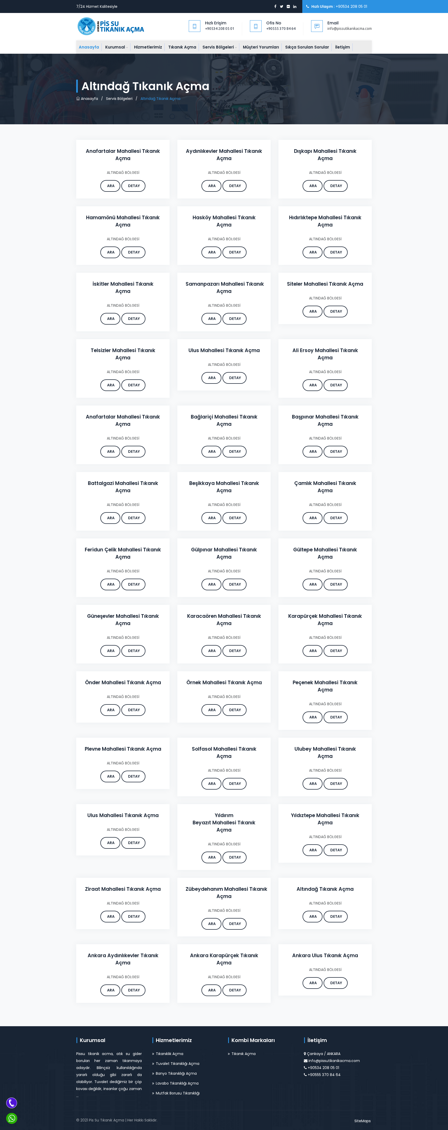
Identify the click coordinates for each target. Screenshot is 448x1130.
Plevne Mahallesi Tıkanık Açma (123, 748)
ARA (111, 185)
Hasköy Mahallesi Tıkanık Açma (224, 221)
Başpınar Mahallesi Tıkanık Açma (325, 420)
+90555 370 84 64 (281, 28)
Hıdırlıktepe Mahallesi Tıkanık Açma (325, 221)
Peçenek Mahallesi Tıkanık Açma (325, 686)
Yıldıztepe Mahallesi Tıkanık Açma (325, 819)
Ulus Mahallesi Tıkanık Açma (224, 350)
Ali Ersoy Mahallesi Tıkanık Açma (325, 354)
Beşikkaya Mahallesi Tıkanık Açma (224, 487)
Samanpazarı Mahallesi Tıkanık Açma (225, 287)
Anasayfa (89, 47)
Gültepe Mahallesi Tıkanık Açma (325, 553)
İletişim (342, 47)
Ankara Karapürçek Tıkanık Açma (224, 959)
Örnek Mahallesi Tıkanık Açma (224, 682)
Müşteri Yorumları (261, 47)
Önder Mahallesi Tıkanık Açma (123, 682)
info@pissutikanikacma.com (334, 1060)
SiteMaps (362, 1121)
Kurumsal (115, 47)
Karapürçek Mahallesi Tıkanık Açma (325, 620)
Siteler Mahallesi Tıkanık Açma (325, 283)
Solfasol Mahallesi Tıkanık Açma (224, 752)
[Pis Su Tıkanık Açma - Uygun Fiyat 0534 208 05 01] (112, 26)
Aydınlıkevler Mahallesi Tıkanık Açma (224, 155)
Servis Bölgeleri (218, 47)
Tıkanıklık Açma (169, 1053)
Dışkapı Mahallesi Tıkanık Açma (325, 155)
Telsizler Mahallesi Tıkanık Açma (123, 354)
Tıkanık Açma (182, 47)
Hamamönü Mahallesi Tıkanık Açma (123, 221)
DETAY (134, 185)
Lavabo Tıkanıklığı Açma (177, 1083)
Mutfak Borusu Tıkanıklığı (178, 1093)
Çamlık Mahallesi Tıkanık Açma (325, 487)
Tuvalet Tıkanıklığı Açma (177, 1063)
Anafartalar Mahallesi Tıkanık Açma (123, 155)
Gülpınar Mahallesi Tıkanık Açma (224, 553)
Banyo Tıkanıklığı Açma (176, 1073)
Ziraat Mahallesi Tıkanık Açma (123, 889)
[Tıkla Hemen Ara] (11, 1102)
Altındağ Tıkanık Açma (325, 889)
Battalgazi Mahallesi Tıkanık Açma (123, 487)
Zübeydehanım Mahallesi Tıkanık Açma (226, 893)
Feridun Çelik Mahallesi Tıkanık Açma (123, 553)
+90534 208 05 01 (219, 28)
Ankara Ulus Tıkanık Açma (325, 955)
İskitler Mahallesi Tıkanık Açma (123, 287)
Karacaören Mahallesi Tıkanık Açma (224, 620)
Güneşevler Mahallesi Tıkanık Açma (123, 620)
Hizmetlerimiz (148, 47)
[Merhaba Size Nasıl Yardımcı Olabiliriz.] (11, 1118)
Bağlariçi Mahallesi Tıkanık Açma (224, 420)
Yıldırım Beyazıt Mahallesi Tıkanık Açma (224, 822)
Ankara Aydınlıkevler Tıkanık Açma (123, 959)
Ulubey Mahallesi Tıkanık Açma (325, 752)
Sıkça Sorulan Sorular (307, 47)
